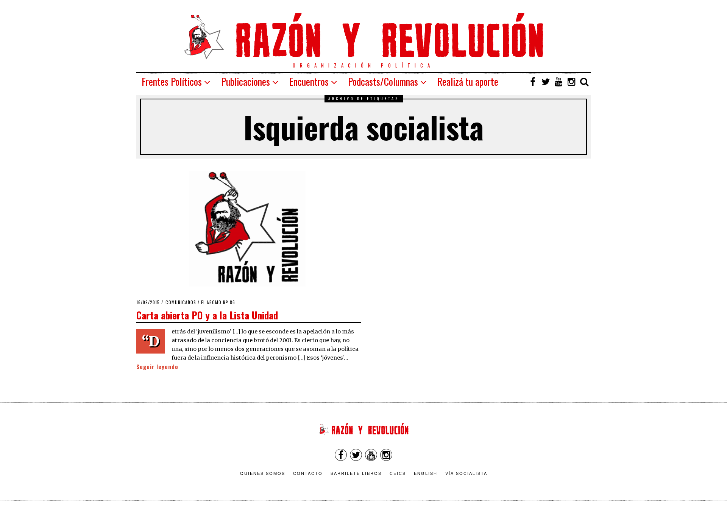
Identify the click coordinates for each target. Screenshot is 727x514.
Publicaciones (245, 81)
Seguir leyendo (157, 367)
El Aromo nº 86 (218, 302)
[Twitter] (545, 81)
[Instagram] (571, 81)
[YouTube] (558, 81)
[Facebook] (532, 81)
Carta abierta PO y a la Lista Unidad (207, 315)
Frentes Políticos (172, 81)
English (425, 473)
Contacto (308, 473)
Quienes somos (262, 473)
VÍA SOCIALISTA (466, 473)
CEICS (398, 473)
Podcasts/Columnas (383, 81)
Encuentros (309, 81)
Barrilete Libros (356, 473)
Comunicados (180, 302)
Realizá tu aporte (467, 81)
